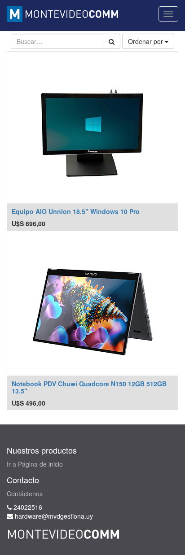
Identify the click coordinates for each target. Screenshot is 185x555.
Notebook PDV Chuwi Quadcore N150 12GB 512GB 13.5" (89, 387)
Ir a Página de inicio (35, 463)
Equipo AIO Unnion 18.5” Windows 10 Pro (76, 211)
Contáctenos (25, 493)
